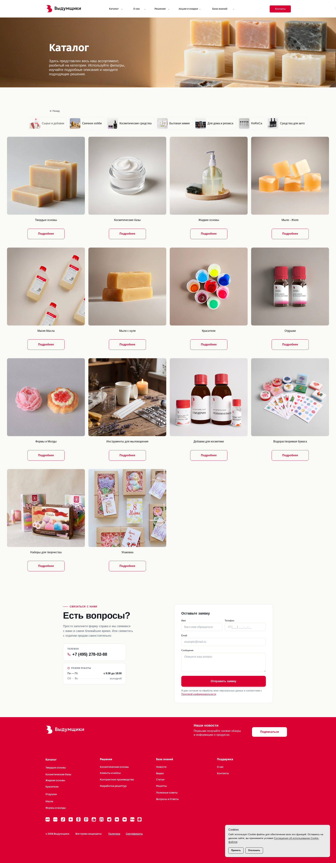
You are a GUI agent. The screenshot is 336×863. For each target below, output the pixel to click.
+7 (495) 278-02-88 (89, 654)
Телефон (229, 620)
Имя (183, 620)
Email (184, 635)
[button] (269, 732)
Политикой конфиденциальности (198, 694)
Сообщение (187, 650)
